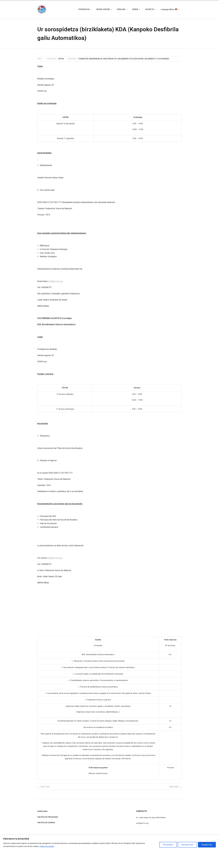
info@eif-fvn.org (55, 281)
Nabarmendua (95, 59)
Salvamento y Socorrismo (156, 59)
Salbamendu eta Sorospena (130, 59)
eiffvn (61, 59)
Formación (83, 59)
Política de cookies (46, 846)
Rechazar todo (187, 845)
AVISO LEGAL (42, 811)
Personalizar (168, 845)
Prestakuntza (110, 59)
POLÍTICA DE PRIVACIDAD (47, 817)
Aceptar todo (207, 845)
